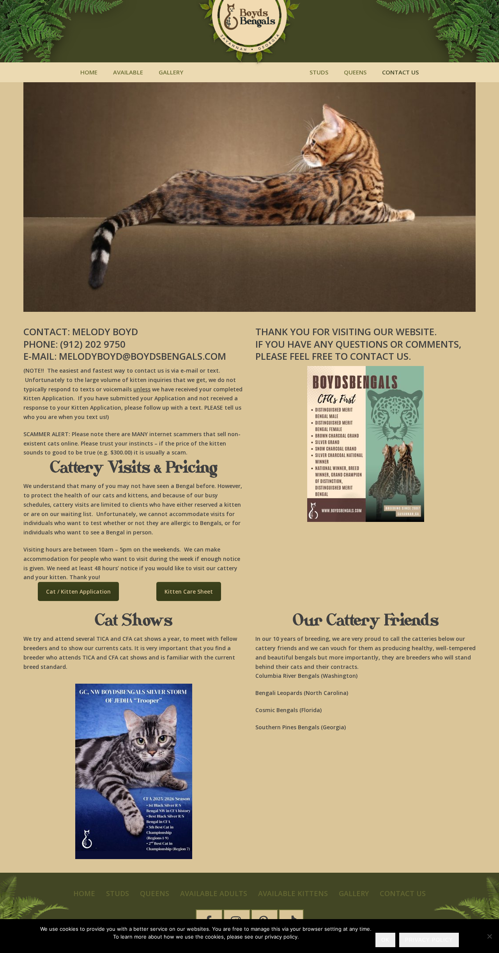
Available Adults (213, 893)
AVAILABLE (128, 72)
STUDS (319, 72)
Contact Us (400, 72)
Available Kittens (293, 893)
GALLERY (354, 893)
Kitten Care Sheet (189, 591)
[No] (489, 936)
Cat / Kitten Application (78, 591)
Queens (355, 72)
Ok (385, 940)
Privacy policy (429, 940)
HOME (88, 72)
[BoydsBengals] (249, 35)
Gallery (171, 72)
